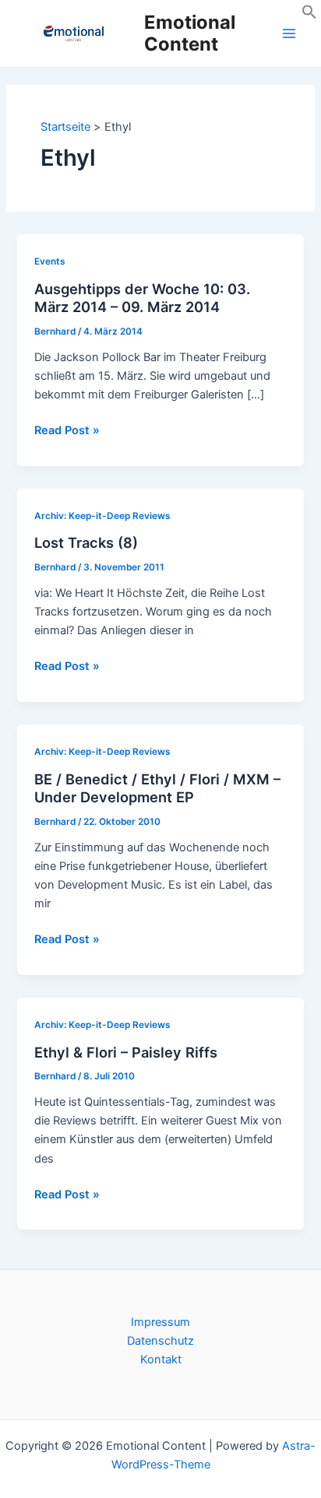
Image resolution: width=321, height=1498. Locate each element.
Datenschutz (160, 1341)
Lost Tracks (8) (86, 542)
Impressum (160, 1322)
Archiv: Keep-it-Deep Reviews (102, 515)
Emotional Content (189, 33)
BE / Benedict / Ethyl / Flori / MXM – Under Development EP (157, 788)
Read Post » (67, 431)
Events (49, 261)
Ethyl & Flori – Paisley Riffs (125, 1052)
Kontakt (161, 1359)
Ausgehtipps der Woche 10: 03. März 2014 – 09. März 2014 (142, 298)
